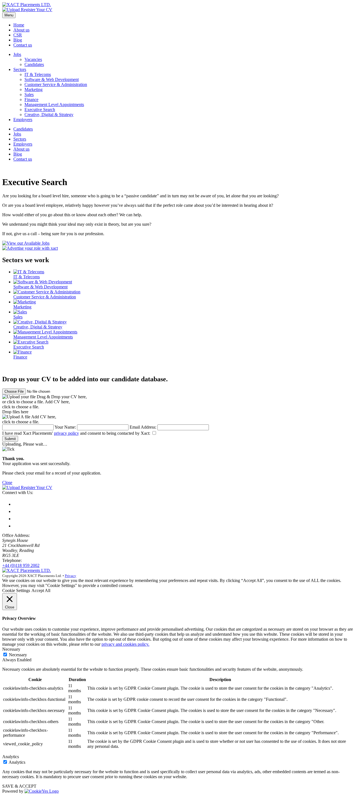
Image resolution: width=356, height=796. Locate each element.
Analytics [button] (10, 756)
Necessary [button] (11, 649)
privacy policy (66, 433)
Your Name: (65, 427)
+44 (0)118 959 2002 (20, 565)
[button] (178, 9)
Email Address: (143, 427)
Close (7, 482)
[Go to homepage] (26, 4)
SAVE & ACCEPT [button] (19, 786)
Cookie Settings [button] (16, 590)
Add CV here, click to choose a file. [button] (29, 419)
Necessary (18, 654)
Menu (8, 15)
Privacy (70, 576)
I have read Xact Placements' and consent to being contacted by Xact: (76, 433)
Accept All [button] (40, 590)
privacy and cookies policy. (125, 644)
